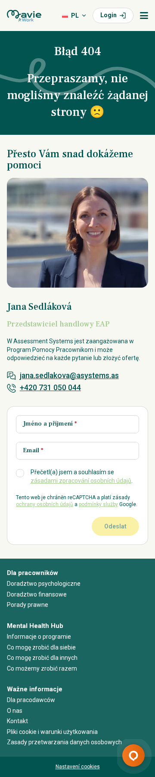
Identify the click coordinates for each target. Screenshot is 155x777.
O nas (14, 710)
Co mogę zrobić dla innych (42, 657)
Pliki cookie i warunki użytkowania (52, 731)
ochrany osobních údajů (44, 504)
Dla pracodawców (31, 699)
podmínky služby (98, 504)
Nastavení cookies (78, 767)
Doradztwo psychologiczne (44, 583)
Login (108, 15)
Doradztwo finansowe (37, 594)
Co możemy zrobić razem (42, 668)
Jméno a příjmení (50, 424)
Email (33, 450)
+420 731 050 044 (50, 387)
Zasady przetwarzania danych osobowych (64, 742)
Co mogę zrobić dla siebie (41, 647)
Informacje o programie (39, 636)
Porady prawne (27, 604)
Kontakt (17, 721)
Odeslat (115, 526)
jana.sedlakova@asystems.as (69, 375)
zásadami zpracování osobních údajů (81, 480)
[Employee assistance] (24, 16)
